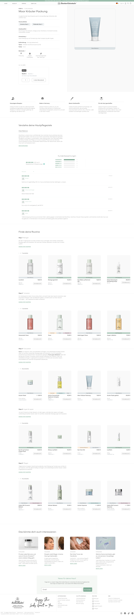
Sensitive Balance (80, 600)
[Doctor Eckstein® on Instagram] (121, 613)
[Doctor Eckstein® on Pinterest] (132, 613)
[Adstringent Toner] (89, 322)
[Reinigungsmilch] (59, 266)
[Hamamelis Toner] (30, 322)
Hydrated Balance (80, 598)
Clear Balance (79, 601)
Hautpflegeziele (81, 596)
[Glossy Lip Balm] (59, 436)
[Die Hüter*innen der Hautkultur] (80, 543)
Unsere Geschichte (62, 598)
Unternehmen (62, 596)
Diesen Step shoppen (25, 246)
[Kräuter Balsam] (59, 492)
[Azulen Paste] (30, 382)
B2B (109, 596)
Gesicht (14, 3)
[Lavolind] (30, 266)
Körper (24, 3)
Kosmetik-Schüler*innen (114, 601)
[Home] (67, 3)
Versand (60, 603)
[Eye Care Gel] (89, 436)
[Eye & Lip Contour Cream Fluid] (30, 436)
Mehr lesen (22, 565)
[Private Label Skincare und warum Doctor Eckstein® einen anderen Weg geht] (28, 543)
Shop (5, 3)
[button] (59, 159)
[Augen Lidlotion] (118, 322)
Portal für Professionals (114, 598)
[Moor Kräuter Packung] (89, 382)
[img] (25, 176)
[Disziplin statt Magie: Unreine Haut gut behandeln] (54, 543)
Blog (59, 601)
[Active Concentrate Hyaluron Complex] (59, 382)
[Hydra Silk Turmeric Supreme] (118, 492)
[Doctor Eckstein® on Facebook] (125, 613)
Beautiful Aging (80, 603)
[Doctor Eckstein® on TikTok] (129, 613)
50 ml (24, 70)
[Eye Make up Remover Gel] (89, 266)
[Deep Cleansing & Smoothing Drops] (118, 266)
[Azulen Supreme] (89, 492)
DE (121, 3)
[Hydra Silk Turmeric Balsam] (30, 492)
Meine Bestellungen (62, 605)
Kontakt (60, 606)
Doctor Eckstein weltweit (64, 600)
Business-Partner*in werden (115, 600)
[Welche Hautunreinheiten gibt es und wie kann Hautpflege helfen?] (105, 543)
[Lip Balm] (118, 436)
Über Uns (33, 3)
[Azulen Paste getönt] (118, 382)
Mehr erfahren (23, 145)
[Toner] (59, 322)
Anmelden (87, 589)
